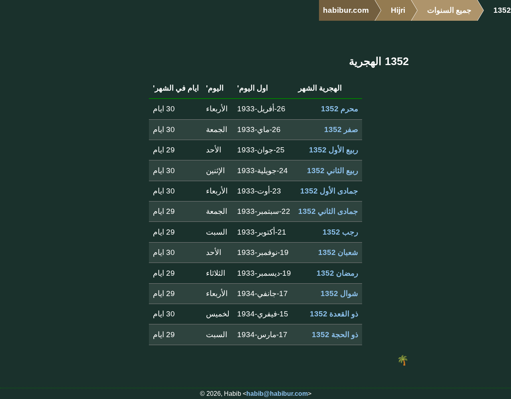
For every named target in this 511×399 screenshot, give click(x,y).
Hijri (398, 10)
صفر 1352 (341, 129)
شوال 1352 (339, 293)
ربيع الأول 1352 (333, 150)
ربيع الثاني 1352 (332, 170)
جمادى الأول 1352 (329, 191)
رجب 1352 (340, 232)
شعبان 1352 (338, 252)
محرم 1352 (339, 109)
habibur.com (346, 10)
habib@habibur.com (277, 393)
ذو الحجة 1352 (335, 334)
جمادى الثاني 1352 (328, 211)
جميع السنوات (449, 10)
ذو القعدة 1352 (334, 314)
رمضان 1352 (337, 273)
